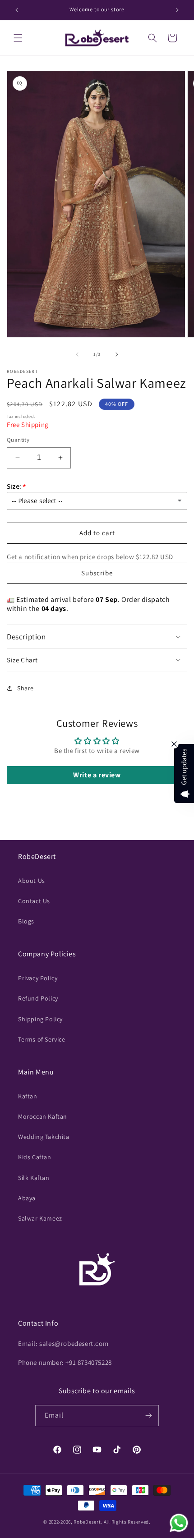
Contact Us (34, 901)
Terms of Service (41, 1039)
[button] (18, 38)
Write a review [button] (96, 775)
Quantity (18, 440)
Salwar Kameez (40, 1218)
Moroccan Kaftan (42, 1116)
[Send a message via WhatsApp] (178, 1522)
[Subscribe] (148, 1415)
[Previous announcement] (17, 10)
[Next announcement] (177, 10)
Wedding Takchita (43, 1137)
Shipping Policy (40, 1019)
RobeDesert (87, 1522)
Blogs (26, 921)
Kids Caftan (34, 1157)
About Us (31, 881)
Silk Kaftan (34, 1178)
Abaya (27, 1198)
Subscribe (97, 573)
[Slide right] (117, 354)
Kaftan (27, 1096)
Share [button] (25, 688)
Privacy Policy (37, 978)
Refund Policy (38, 998)
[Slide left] (77, 354)
